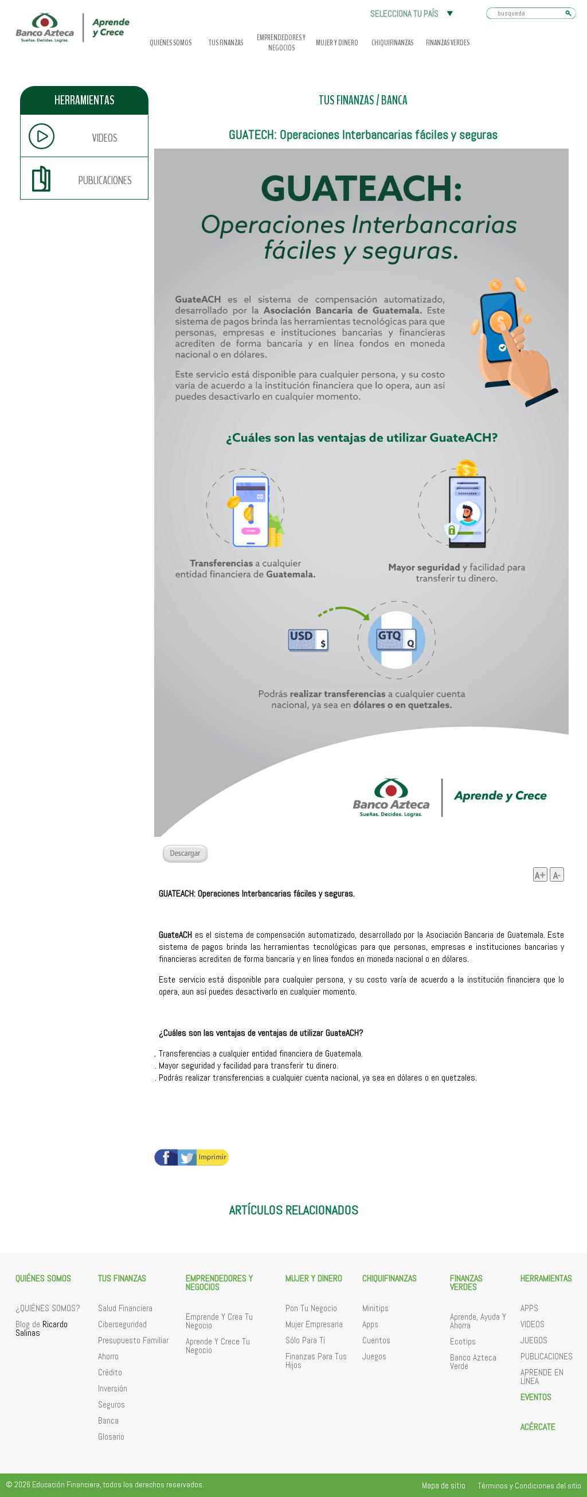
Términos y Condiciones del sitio (529, 1485)
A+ (540, 875)
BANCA (394, 100)
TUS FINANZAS (346, 100)
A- (557, 875)
